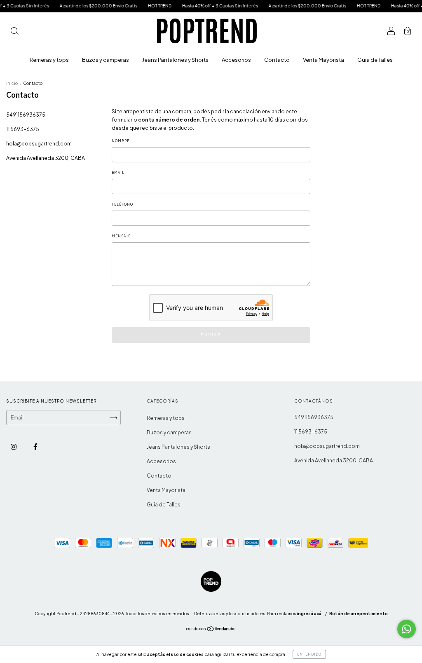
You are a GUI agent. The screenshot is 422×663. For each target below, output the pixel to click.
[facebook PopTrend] (35, 446)
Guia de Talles (375, 59)
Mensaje (121, 236)
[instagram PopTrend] (14, 446)
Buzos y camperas (105, 59)
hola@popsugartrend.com (39, 144)
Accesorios (236, 59)
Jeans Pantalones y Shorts (175, 59)
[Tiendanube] (211, 630)
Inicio (12, 83)
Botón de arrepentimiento (358, 613)
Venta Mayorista (323, 59)
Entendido (309, 654)
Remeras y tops (49, 59)
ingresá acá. (310, 613)
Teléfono (122, 204)
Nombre (120, 141)
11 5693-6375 (22, 129)
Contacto (277, 59)
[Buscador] (14, 32)
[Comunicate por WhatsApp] (406, 629)
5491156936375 (25, 115)
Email (118, 173)
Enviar (211, 335)
